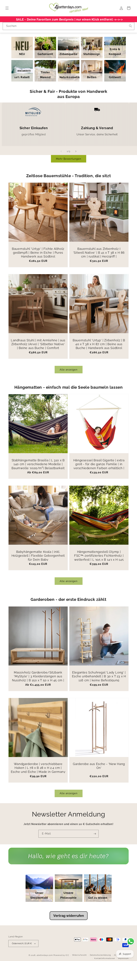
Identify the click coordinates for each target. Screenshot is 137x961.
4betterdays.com (45, 955)
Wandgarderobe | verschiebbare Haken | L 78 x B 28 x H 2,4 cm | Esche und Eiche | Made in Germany (38, 768)
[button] (7, 8)
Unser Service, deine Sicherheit (97, 134)
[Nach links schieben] (61, 151)
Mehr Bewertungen (68, 158)
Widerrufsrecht (79, 955)
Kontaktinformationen (104, 958)
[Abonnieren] (94, 834)
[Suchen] (130, 26)
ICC (67, 955)
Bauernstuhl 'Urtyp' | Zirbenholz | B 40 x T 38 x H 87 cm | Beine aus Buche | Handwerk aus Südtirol (99, 344)
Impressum (123, 958)
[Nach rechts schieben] (76, 151)
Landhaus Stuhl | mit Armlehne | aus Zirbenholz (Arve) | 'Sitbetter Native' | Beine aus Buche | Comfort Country (38, 346)
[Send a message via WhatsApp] (130, 941)
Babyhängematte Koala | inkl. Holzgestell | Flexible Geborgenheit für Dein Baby (38, 555)
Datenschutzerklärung (100, 955)
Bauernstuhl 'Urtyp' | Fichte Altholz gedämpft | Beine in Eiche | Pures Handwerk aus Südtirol (38, 252)
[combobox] (68, 26)
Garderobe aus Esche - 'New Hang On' (99, 766)
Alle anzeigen (69, 369)
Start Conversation (68, 859)
